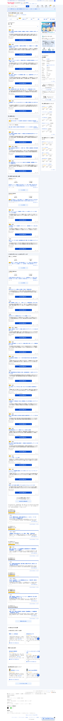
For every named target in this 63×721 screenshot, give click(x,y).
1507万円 (51, 126)
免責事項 (37, 717)
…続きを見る (19, 639)
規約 (27, 717)
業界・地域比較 (52, 19)
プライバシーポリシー (15, 717)
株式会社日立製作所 (13, 651)
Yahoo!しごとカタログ (11, 693)
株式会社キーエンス (12, 527)
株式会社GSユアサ (30, 633)
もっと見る (52, 81)
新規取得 (27, 2)
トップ (11, 19)
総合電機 (22, 693)
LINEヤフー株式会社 (10, 711)
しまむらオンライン (51, 0)
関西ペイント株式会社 (13, 633)
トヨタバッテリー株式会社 (13, 542)
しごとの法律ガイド (16, 703)
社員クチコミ (25, 19)
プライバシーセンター (22, 717)
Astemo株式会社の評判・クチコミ (29, 693)
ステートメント (32, 717)
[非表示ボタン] (54, 717)
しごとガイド (22, 703)
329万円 (50, 161)
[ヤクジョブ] (48, 33)
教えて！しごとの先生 (10, 703)
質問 (38, 19)
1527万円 (51, 120)
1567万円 (51, 109)
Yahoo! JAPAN (39, 0)
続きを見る (35, 187)
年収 (33, 19)
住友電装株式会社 (11, 574)
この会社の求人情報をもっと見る (33, 524)
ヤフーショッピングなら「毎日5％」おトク (31, 3)
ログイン (22, 3)
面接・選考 (46, 19)
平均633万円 (24, 14)
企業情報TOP (17, 693)
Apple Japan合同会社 (32, 670)
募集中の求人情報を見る (14, 659)
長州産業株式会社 (11, 559)
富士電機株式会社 (11, 590)
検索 (54, 0)
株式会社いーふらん (15, 670)
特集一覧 (30, 703)
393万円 (50, 150)
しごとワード (26, 703)
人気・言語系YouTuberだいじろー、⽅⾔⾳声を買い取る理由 (16, 0)
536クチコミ (19, 14)
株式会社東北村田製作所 (13, 607)
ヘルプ (43, 0)
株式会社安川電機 (11, 511)
